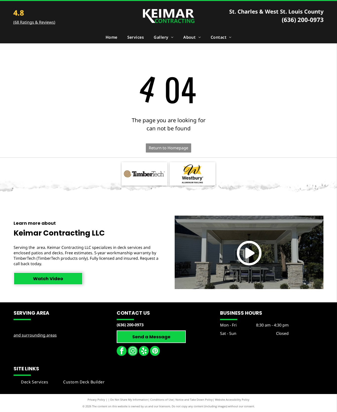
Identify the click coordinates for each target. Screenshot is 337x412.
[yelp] (144, 351)
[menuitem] (111, 37)
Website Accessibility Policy (232, 399)
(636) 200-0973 (303, 20)
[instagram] (133, 351)
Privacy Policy (96, 399)
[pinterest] (155, 351)
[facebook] (122, 351)
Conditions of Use (161, 399)
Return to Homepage (168, 148)
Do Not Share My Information (129, 399)
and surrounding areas (35, 335)
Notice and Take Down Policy (194, 399)
